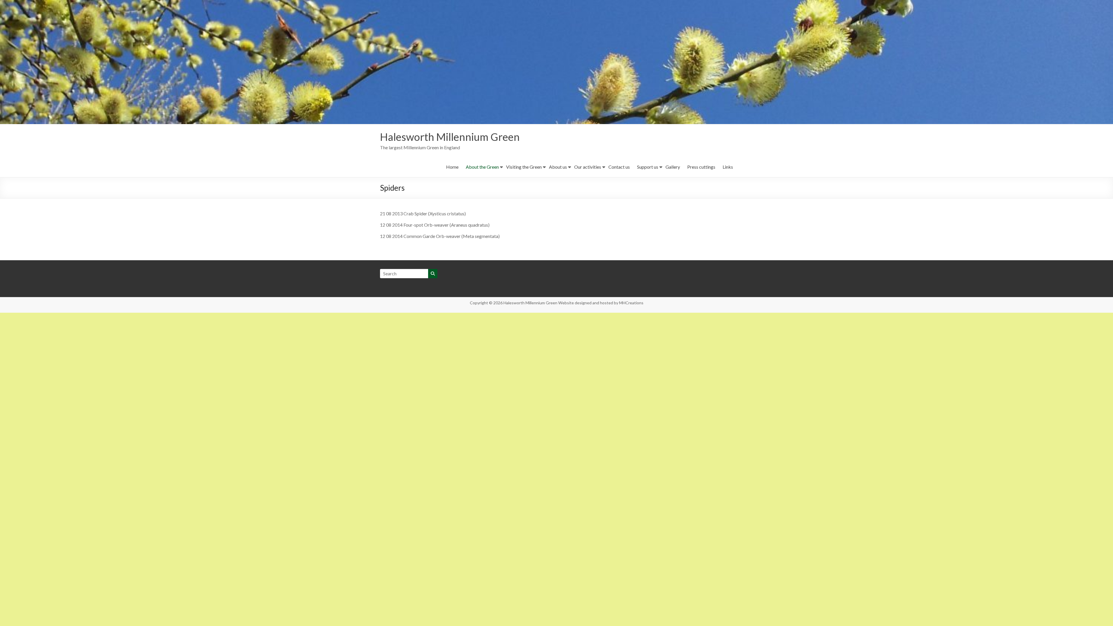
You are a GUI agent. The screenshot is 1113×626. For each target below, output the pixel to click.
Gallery (672, 167)
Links (728, 167)
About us (558, 167)
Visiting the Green (524, 167)
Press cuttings (701, 167)
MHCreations (631, 302)
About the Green (482, 167)
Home (452, 167)
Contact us (619, 167)
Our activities (587, 167)
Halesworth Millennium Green (450, 136)
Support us (647, 167)
